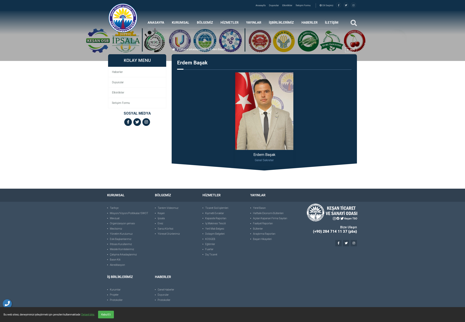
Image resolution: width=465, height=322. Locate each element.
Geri (352, 49)
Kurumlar (115, 289)
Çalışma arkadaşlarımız (192, 49)
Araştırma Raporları (264, 233)
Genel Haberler (166, 289)
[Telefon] (7, 303)
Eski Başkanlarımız (120, 239)
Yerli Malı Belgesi (214, 228)
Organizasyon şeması (122, 223)
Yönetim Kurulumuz (121, 233)
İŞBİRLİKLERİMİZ (281, 22)
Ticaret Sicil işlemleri (216, 207)
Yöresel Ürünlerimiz (169, 233)
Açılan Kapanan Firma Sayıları (270, 218)
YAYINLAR (253, 22)
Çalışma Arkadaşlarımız (123, 254)
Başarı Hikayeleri (262, 239)
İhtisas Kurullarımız (121, 244)
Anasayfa (261, 5)
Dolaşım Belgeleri (215, 233)
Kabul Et (106, 314)
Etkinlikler (287, 5)
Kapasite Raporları (215, 218)
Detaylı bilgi (87, 314)
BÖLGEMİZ (205, 22)
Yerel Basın (259, 207)
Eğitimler (210, 244)
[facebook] (338, 5)
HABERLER (310, 22)
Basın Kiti (115, 259)
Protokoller (116, 300)
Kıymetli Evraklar (214, 213)
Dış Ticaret (211, 254)
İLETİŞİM (331, 22)
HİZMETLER (229, 22)
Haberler (117, 72)
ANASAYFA (156, 22)
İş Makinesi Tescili (215, 223)
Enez (160, 223)
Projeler (114, 294)
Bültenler (258, 228)
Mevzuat (115, 218)
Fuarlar (209, 249)
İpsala (161, 218)
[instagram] (353, 5)
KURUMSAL (180, 22)
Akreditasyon (117, 264)
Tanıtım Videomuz (168, 207)
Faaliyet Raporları (263, 223)
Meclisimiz (116, 228)
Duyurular (274, 5)
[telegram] (346, 5)
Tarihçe (114, 207)
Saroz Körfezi (165, 228)
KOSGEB (210, 239)
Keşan (161, 213)
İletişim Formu (303, 5)
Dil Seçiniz (327, 5)
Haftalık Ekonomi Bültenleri (268, 213)
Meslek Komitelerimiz (122, 249)
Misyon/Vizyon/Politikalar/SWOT (129, 213)
